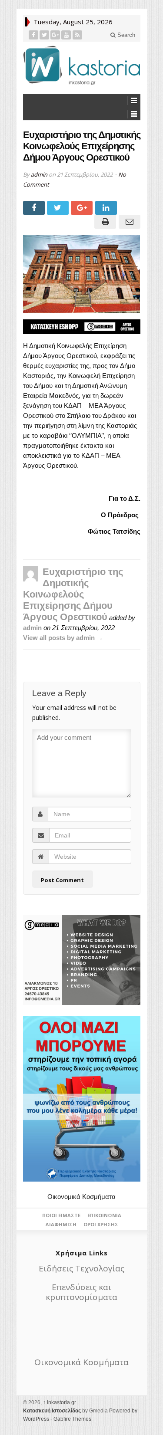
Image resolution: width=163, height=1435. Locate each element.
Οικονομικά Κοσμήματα (81, 1196)
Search (125, 35)
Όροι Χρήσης (100, 1224)
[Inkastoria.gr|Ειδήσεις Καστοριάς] (81, 65)
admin (39, 174)
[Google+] (55, 35)
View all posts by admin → (63, 637)
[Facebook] (33, 35)
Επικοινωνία (104, 1215)
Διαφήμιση (61, 1224)
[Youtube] (66, 35)
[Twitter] (44, 35)
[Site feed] (77, 35)
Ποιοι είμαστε (61, 1215)
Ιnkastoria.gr (59, 1402)
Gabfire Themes (72, 1419)
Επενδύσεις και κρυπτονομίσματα (81, 1292)
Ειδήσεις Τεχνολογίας (81, 1268)
